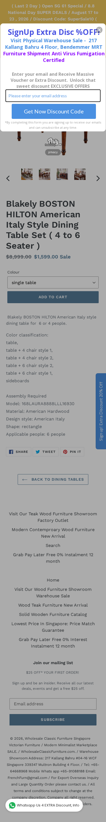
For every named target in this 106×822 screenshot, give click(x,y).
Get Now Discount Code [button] (54, 111)
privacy (53, 152)
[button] (99, 30)
